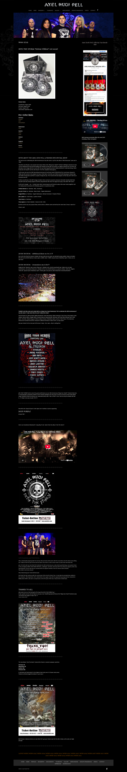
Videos (95, 761)
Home (22, 761)
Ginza (20, 132)
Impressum (58, 763)
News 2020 (75, 753)
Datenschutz (67, 763)
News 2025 (32, 753)
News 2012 (78, 755)
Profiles (33, 761)
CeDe (20, 128)
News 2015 (53, 755)
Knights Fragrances (86, 761)
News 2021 (67, 753)
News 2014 (61, 755)
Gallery (66, 761)
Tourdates (59, 761)
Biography (41, 761)
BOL (20, 138)
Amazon (20, 119)
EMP (20, 121)
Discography (50, 761)
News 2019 (83, 753)
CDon (20, 134)
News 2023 (50, 753)
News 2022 (58, 753)
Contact (101, 761)
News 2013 (70, 755)
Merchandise (74, 761)
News (27, 761)
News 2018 (92, 753)
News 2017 (100, 753)
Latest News (23, 753)
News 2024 (41, 753)
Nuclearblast (22, 122)
